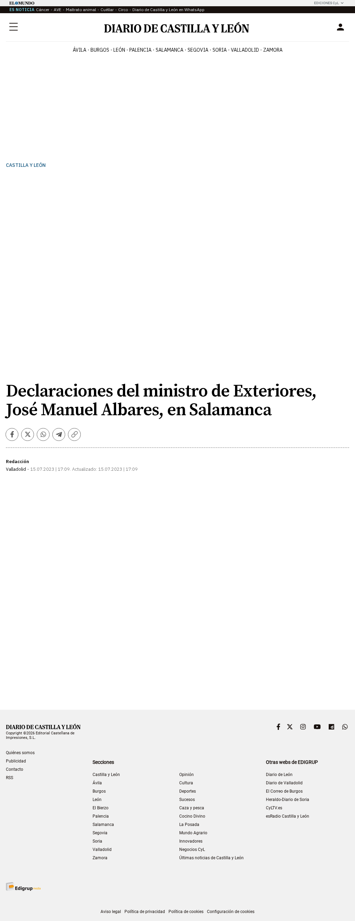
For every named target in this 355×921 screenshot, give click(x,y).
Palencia (101, 816)
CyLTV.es (274, 807)
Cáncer (42, 9)
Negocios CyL (192, 849)
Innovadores (190, 841)
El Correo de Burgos (284, 791)
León (97, 799)
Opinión (186, 774)
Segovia (100, 832)
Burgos (99, 791)
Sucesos (187, 799)
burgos (99, 50)
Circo (123, 9)
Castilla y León (26, 165)
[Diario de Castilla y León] (176, 27)
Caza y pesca (191, 807)
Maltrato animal (81, 9)
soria (220, 50)
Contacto (14, 769)
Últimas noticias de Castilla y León (211, 857)
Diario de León (279, 774)
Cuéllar (107, 9)
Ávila (97, 783)
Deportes (187, 791)
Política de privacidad (144, 911)
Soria (97, 841)
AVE (57, 9)
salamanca (169, 50)
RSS (9, 777)
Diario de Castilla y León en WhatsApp (168, 9)
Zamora (100, 857)
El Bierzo (101, 807)
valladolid (245, 50)
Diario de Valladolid (284, 783)
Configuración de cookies (230, 911)
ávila (79, 50)
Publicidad (16, 761)
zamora (273, 50)
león (119, 50)
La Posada (189, 824)
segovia (198, 50)
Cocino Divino (192, 816)
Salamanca (103, 824)
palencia (140, 50)
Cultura (186, 783)
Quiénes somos (20, 752)
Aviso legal (111, 911)
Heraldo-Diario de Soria (287, 799)
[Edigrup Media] (23, 886)
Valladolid (102, 849)
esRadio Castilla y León (287, 816)
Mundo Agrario (193, 832)
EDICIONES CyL (326, 3)
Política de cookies (186, 911)
